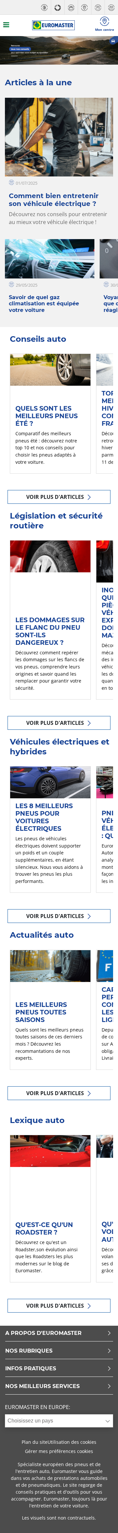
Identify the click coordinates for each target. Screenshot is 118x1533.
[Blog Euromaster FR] (53, 25)
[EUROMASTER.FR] (44, 7)
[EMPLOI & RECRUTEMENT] (71, 7)
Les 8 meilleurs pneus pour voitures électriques (44, 817)
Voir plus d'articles (55, 497)
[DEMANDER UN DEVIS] (98, 7)
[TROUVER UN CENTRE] (84, 7)
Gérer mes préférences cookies (59, 1451)
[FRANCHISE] (57, 7)
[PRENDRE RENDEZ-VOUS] (111, 7)
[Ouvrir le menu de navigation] (6, 25)
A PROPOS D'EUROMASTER (43, 1333)
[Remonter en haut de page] (100, 1519)
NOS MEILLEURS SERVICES (42, 1386)
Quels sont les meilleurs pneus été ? (46, 415)
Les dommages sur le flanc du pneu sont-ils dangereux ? (50, 631)
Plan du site (35, 1442)
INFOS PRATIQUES (30, 1369)
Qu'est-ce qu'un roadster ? (44, 1228)
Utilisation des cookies (72, 1442)
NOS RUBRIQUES (28, 1351)
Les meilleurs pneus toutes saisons (41, 1012)
